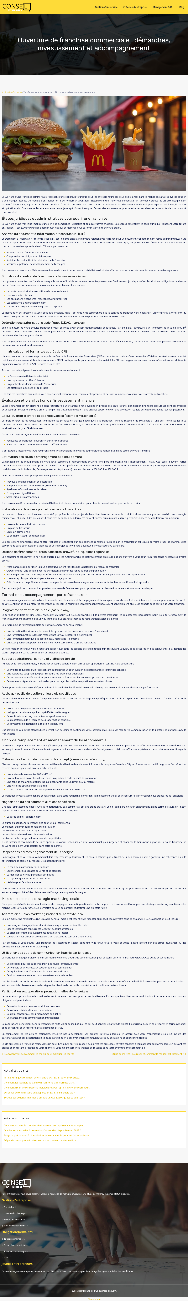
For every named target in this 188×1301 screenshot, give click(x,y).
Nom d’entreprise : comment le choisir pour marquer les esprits (39, 1054)
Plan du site (94, 1299)
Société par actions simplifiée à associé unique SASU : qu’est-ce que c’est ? (44, 1097)
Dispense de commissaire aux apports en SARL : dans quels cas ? (39, 1092)
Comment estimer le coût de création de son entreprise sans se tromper (43, 1125)
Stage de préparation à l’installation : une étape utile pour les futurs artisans (46, 1135)
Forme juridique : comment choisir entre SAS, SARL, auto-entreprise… (42, 1077)
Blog (181, 7)
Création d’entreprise (135, 7)
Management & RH (163, 7)
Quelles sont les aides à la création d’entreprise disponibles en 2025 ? (42, 1130)
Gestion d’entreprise (106, 7)
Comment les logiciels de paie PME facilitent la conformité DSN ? (39, 1082)
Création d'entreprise (13, 92)
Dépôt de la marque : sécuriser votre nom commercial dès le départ (41, 1140)
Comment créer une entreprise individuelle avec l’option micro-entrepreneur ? (47, 1087)
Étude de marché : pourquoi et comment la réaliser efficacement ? (148, 1054)
